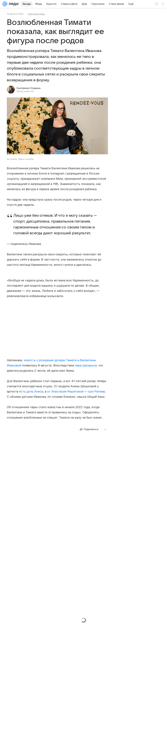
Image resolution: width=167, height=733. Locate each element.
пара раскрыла (86, 365)
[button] (57, 126)
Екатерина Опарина (28, 88)
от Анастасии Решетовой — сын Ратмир (76, 391)
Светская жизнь (36, 14)
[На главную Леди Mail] (12, 4)
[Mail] (5, 4)
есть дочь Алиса (31, 391)
